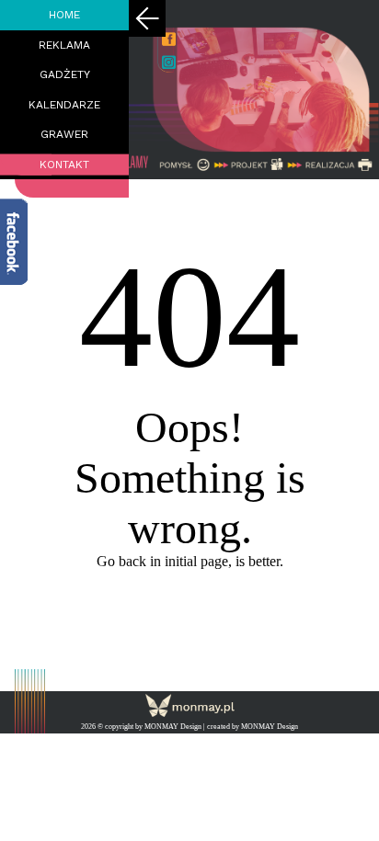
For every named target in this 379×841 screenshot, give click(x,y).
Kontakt (64, 164)
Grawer (64, 134)
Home (64, 14)
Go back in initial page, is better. (190, 561)
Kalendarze (64, 104)
